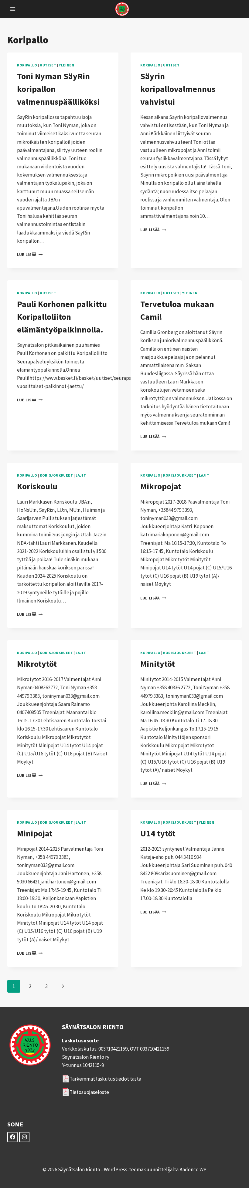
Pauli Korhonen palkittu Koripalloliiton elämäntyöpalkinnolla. (62, 317)
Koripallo (27, 65)
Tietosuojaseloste (89, 1092)
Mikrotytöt (37, 663)
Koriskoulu (37, 486)
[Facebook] (12, 1137)
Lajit (81, 475)
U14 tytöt (158, 833)
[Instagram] (24, 1137)
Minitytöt (157, 663)
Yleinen (66, 65)
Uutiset (48, 65)
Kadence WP (192, 1169)
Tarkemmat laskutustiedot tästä (105, 1078)
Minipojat (35, 833)
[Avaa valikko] (13, 9)
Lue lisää (30, 254)
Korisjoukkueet (56, 475)
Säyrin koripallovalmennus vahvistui (177, 89)
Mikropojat (160, 486)
